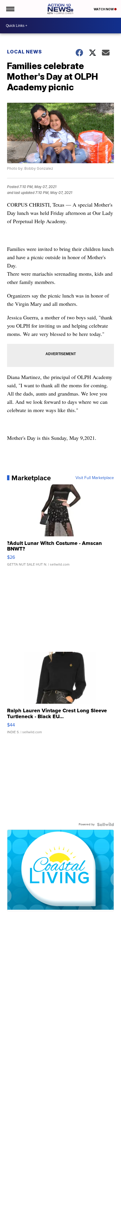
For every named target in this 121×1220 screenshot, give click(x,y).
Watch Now (104, 9)
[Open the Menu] (9, 8)
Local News (24, 52)
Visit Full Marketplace (94, 478)
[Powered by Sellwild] (105, 824)
